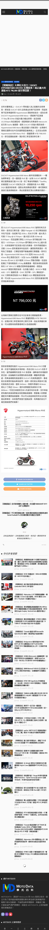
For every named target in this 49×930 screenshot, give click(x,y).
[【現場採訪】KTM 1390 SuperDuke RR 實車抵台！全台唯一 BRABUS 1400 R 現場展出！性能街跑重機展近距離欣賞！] (7, 683)
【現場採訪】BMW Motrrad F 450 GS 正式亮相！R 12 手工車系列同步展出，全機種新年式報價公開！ (31, 671)
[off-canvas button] (3, 12)
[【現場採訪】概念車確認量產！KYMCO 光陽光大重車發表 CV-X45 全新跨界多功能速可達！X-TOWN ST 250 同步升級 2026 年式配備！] (7, 621)
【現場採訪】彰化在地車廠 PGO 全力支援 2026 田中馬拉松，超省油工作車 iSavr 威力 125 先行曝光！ (30, 790)
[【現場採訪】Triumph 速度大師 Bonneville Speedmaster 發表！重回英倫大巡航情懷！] (7, 634)
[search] (45, 12)
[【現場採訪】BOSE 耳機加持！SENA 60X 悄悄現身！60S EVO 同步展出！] (7, 576)
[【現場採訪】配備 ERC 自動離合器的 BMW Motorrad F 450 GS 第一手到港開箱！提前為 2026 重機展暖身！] (7, 753)
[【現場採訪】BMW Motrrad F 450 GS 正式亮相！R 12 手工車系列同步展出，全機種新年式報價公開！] (7, 671)
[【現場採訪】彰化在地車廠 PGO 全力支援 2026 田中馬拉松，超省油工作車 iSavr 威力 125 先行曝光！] (7, 790)
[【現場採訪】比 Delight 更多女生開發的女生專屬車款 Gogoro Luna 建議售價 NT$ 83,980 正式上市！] (7, 765)
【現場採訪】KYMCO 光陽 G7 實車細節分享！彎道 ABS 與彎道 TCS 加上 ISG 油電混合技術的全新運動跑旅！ (30, 854)
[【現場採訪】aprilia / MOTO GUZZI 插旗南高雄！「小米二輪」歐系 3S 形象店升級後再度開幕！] (7, 733)
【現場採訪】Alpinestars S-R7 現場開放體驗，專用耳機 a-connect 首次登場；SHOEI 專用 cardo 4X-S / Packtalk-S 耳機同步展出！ (31, 597)
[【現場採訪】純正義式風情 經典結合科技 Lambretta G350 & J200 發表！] (7, 586)
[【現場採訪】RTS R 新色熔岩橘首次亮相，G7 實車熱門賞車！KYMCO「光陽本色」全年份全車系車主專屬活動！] (7, 815)
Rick (5, 94)
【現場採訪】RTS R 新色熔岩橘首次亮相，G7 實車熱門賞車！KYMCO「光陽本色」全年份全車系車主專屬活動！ (31, 815)
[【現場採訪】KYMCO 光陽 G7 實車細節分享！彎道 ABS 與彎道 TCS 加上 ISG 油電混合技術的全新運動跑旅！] (7, 854)
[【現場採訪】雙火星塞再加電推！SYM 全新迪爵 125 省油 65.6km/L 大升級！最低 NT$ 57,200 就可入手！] (7, 802)
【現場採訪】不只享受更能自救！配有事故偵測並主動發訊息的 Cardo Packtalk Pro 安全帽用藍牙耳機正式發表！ (24, 514)
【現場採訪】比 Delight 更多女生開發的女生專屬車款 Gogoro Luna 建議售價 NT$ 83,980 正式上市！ (30, 765)
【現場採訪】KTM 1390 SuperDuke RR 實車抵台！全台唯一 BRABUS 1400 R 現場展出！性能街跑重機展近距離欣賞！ (30, 683)
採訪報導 (16, 82)
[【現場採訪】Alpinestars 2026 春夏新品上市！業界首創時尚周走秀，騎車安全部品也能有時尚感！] (7, 842)
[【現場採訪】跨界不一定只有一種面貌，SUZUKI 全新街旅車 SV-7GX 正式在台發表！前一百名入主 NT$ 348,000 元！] (7, 708)
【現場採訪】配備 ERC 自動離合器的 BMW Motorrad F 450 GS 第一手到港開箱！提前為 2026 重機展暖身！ (30, 753)
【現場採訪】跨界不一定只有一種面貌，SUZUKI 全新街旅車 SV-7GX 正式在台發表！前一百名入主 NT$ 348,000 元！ (30, 708)
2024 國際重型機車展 (7, 82)
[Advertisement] (24, 40)
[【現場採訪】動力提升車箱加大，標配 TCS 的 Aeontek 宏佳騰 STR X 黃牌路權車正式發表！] (7, 743)
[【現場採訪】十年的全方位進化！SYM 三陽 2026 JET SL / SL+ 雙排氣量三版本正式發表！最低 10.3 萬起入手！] (7, 720)
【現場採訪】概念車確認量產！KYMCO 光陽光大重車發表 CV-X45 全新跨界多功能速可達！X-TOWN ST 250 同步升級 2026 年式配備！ (30, 621)
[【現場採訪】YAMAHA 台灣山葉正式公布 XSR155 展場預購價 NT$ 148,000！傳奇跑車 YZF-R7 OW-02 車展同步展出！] (7, 695)
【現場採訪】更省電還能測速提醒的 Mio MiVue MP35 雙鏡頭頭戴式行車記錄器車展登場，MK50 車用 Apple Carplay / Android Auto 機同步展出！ (30, 609)
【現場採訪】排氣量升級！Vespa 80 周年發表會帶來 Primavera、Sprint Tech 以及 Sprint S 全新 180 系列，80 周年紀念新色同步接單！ (30, 778)
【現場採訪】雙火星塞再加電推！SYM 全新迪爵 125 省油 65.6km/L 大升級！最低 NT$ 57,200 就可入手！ (31, 802)
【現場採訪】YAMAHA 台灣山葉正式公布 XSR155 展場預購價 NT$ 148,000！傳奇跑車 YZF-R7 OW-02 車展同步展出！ (31, 695)
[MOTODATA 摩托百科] (24, 11)
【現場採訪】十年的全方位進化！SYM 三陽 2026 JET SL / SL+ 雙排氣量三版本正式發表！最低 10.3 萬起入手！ (30, 720)
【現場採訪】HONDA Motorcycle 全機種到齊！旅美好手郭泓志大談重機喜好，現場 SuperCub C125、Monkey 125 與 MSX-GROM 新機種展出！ (31, 658)
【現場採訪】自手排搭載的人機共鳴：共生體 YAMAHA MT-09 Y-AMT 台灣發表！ (24, 505)
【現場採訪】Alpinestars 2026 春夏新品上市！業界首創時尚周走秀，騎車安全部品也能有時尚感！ (31, 842)
